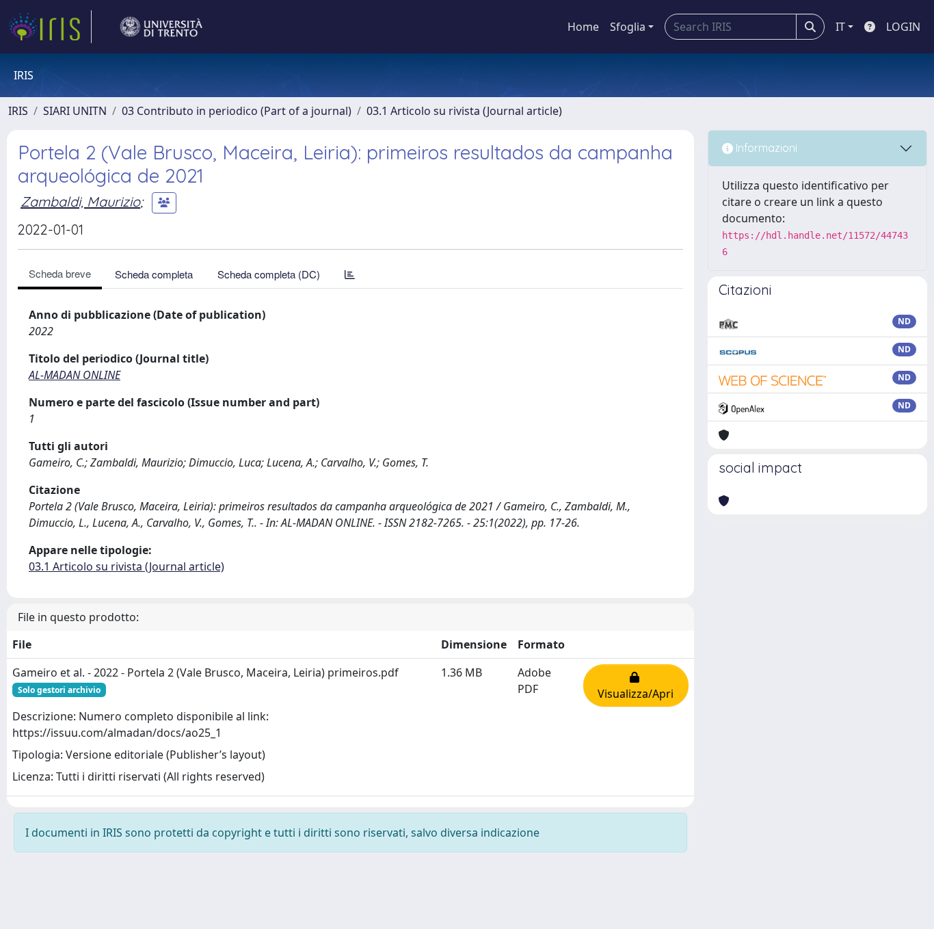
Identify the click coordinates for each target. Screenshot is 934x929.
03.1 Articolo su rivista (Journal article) (464, 110)
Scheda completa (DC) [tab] (268, 274)
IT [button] (840, 26)
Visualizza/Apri (635, 685)
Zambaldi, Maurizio (80, 201)
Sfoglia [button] (627, 26)
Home (583, 26)
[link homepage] (50, 26)
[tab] (349, 274)
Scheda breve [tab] (60, 273)
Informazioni (765, 148)
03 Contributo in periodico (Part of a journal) (236, 110)
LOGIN (903, 26)
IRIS (18, 110)
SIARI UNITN (75, 110)
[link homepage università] (161, 26)
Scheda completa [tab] (154, 274)
